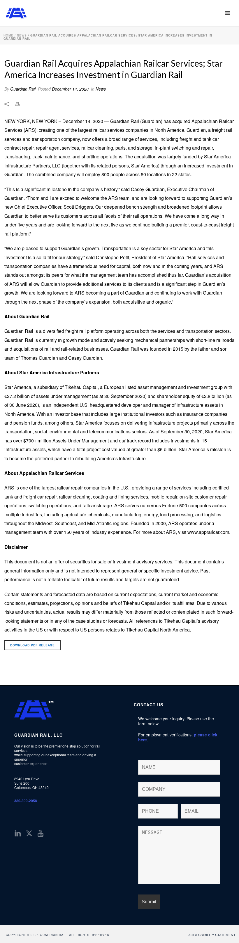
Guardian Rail (23, 89)
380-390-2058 (25, 800)
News (22, 35)
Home (8, 35)
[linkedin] (17, 833)
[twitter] (29, 833)
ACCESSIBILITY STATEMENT (212, 934)
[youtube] (40, 833)
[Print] (20, 103)
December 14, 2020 (70, 89)
